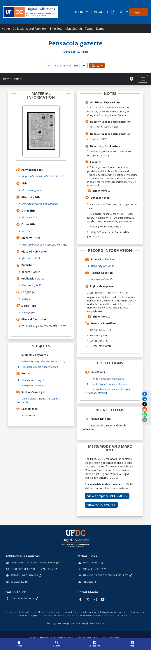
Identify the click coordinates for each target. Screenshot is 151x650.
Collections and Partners (30, 29)
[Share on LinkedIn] (146, 399)
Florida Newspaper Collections (107, 378)
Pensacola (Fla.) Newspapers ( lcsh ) (40, 366)
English (137, 12)
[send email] (146, 419)
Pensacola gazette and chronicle (40, 203)
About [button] (80, 12)
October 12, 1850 (31, 285)
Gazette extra (29, 217)
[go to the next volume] (84, 65)
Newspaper (28, 312)
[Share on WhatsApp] (146, 414)
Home (5, 29)
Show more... (101, 190)
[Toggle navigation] (143, 79)
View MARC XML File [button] (101, 505)
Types (89, 29)
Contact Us (100, 12)
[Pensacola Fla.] (31, 258)
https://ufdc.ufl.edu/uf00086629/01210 (43, 176)
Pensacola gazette (32, 190)
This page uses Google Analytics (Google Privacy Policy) (75, 623)
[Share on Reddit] (146, 409)
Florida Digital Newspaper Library (109, 384)
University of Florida (102, 266)
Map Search (73, 29)
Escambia (54, 398)
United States (29, 398)
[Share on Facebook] (146, 394)
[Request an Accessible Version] (132, 79)
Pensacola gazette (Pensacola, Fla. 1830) (44, 244)
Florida (43, 398)
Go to (96, 66)
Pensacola (22, 402)
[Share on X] (146, 404)
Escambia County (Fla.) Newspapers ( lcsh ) (43, 361)
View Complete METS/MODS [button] (107, 496)
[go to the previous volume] (49, 65)
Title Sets (56, 29)
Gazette (26, 231)
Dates (100, 29)
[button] (123, 12)
